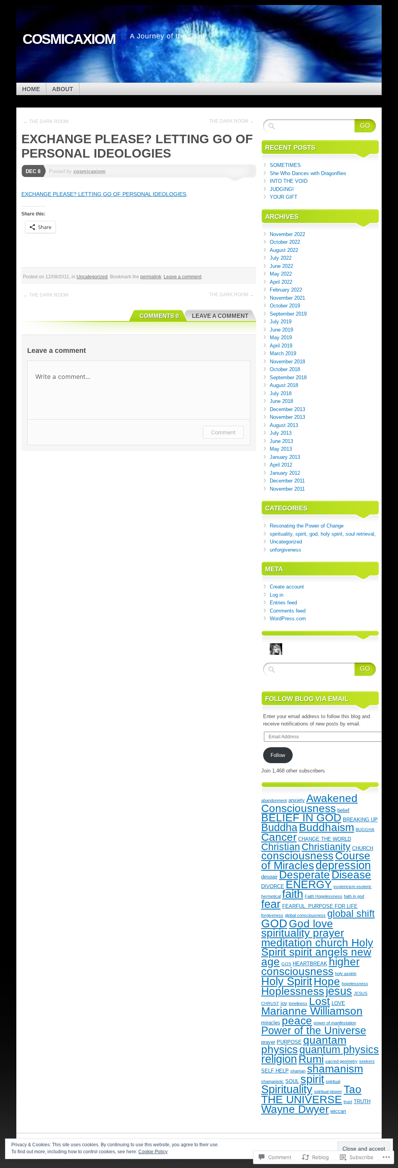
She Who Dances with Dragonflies (308, 173)
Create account (287, 587)
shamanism (335, 1069)
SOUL (292, 1081)
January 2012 (285, 473)
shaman (297, 1071)
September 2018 (288, 377)
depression (343, 865)
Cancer (279, 837)
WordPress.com (288, 618)
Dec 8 (33, 171)
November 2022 (287, 234)
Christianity (326, 846)
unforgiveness (285, 550)
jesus (339, 991)
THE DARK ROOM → (231, 121)
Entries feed (283, 603)
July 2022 (281, 258)
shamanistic (272, 1081)
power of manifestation (335, 1022)
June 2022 (281, 266)
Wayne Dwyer (295, 1109)
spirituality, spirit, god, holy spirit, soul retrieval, (323, 534)
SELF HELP (275, 1071)
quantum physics (339, 1049)
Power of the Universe (313, 1030)
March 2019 (283, 353)
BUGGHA (365, 829)
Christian (280, 846)
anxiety (296, 800)
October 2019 (285, 306)
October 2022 (285, 242)
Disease (351, 875)
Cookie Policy (153, 1151)
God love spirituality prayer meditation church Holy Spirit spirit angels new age (317, 942)
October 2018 (285, 369)
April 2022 (281, 282)
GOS (286, 963)
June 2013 (281, 441)
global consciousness (305, 915)
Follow (278, 755)
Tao (352, 1089)
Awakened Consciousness (309, 803)
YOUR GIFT (283, 197)
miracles (270, 1023)
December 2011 (287, 481)
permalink (150, 276)
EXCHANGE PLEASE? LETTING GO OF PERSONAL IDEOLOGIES (103, 194)
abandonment (274, 800)
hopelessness (355, 983)
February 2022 (286, 290)
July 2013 (281, 433)
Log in (276, 595)
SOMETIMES (285, 165)
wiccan (338, 1111)
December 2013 (287, 409)
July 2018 (281, 393)
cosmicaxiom (89, 171)
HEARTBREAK (310, 964)
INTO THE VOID (288, 181)
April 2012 (281, 465)
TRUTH (362, 1101)
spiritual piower (328, 1091)
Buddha (279, 827)
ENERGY (309, 884)
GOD (274, 923)
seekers (367, 1061)
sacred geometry (341, 1061)
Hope (327, 981)
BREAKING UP (360, 820)
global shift (351, 913)
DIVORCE (272, 886)
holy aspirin (345, 973)
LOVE (338, 1003)
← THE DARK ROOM (45, 121)
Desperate (304, 875)
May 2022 (281, 274)
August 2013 (284, 425)
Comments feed (287, 611)
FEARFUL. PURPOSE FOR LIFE (320, 906)
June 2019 (281, 330)
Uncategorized (92, 276)
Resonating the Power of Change (307, 526)
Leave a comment (182, 276)
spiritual (333, 1081)
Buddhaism (326, 827)
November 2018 (287, 361)
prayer (268, 1042)
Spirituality (286, 1089)
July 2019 (281, 322)
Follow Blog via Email (306, 699)
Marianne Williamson (312, 1011)
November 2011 (287, 489)
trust (348, 1101)
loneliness (298, 1003)
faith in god (354, 896)
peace (297, 1021)
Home (31, 89)
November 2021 (287, 298)
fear (271, 904)
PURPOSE (289, 1042)
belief (343, 810)
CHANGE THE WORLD (324, 839)
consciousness (297, 856)
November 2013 (287, 417)
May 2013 (281, 449)
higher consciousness (310, 967)
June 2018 (281, 401)
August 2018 (284, 385)
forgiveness (272, 915)
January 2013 (285, 457)
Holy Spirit (286, 981)
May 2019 (281, 337)
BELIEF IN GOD (301, 817)
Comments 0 (159, 315)
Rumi (311, 1059)
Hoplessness (292, 991)
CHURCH (362, 848)
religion (279, 1059)
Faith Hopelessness (323, 896)
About (62, 89)
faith (292, 894)
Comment (223, 432)
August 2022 (284, 250)
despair (269, 877)
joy (284, 1003)
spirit (312, 1079)
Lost (319, 1001)
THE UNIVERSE (301, 1099)
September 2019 (288, 314)
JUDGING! (282, 189)
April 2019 (281, 346)
